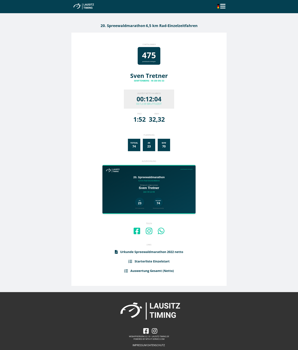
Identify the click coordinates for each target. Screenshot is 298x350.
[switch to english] (218, 7)
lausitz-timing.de (160, 336)
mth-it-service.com (155, 339)
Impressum (140, 345)
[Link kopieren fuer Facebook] (137, 231)
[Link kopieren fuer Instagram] (149, 231)
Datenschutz (156, 345)
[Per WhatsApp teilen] (161, 231)
